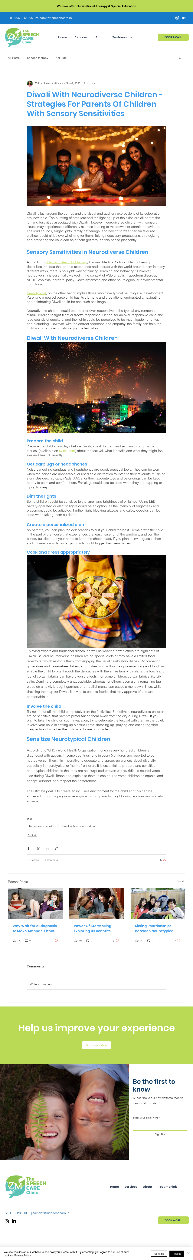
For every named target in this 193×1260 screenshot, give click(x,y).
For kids (61, 58)
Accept (177, 1253)
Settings (159, 1253)
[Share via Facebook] (28, 848)
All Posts (14, 58)
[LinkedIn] (183, 17)
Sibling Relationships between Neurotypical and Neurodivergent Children (155, 928)
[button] (81, 37)
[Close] (188, 1253)
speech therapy (37, 58)
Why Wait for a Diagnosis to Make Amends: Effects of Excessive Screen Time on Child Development (35, 928)
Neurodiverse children (42, 826)
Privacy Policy (22, 1255)
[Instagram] (177, 17)
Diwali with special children (78, 826)
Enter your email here (145, 1117)
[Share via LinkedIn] (47, 848)
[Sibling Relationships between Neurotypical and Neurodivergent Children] (157, 903)
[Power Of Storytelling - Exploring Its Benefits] (96, 903)
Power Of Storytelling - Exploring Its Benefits (94, 928)
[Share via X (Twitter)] (38, 848)
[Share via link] (56, 848)
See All (181, 881)
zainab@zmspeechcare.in (53, 18)
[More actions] (164, 83)
